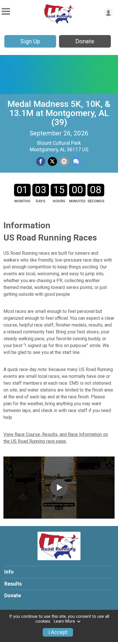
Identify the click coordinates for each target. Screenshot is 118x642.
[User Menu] (108, 12)
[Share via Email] (64, 161)
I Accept (57, 632)
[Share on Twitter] (52, 161)
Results (13, 584)
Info (9, 572)
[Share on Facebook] (40, 161)
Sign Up (30, 41)
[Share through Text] (76, 161)
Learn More (64, 621)
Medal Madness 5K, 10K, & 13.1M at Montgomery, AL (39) (59, 113)
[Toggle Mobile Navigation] (5, 11)
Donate (84, 41)
